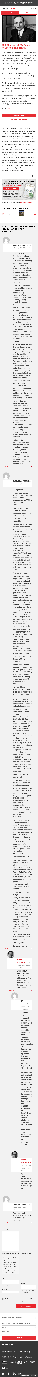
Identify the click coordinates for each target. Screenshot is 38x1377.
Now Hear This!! (6, 211)
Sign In (28, 13)
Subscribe (9, 13)
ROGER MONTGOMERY (19, 3)
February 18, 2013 (28, 220)
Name (3, 1278)
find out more (11, 189)
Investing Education (26, 203)
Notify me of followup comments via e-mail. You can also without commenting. (19, 1300)
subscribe (7, 1301)
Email (23, 1283)
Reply (7, 466)
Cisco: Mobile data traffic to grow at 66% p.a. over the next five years (28, 214)
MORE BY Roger (19, 115)
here (8, 108)
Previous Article (10, 209)
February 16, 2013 (7, 215)
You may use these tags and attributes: (17, 1254)
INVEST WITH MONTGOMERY (19, 119)
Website (4, 1289)
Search (34, 8)
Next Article (23, 209)
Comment (5, 1230)
